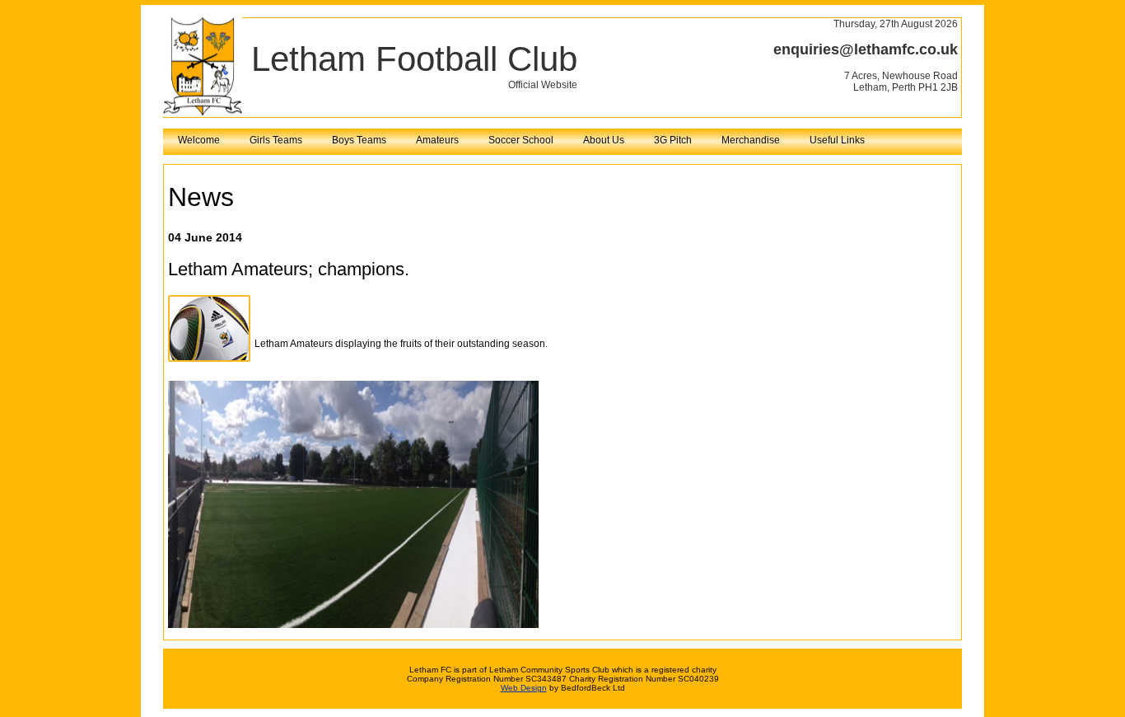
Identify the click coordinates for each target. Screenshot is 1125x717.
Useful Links (837, 140)
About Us (603, 140)
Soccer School (520, 140)
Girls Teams (276, 140)
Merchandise (750, 140)
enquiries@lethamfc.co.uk (865, 49)
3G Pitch (673, 140)
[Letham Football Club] (202, 113)
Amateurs (437, 140)
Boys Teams (359, 140)
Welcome (199, 140)
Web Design (524, 687)
